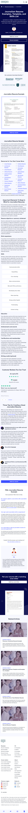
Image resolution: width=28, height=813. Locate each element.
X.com (17, 784)
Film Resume (21, 166)
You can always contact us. (14, 541)
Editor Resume (8, 183)
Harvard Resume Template (9, 725)
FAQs (16, 768)
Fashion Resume (22, 163)
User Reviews (17, 767)
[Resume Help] (14, 741)
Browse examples (14, 40)
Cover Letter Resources (6, 770)
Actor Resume (7, 163)
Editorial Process (18, 765)
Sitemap (16, 777)
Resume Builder (4, 749)
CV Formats (17, 753)
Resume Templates (5, 747)
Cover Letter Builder (5, 763)
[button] (4, 811)
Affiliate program (18, 776)
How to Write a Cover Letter (7, 768)
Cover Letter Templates (6, 761)
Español (4, 786)
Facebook (18, 783)
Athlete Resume (8, 171)
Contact (16, 763)
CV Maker (17, 749)
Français (4, 788)
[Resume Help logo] (4, 2)
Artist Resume (7, 169)
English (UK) (5, 784)
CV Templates (17, 747)
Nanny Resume (21, 182)
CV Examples (17, 751)
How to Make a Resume (6, 754)
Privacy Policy (17, 772)
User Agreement (18, 770)
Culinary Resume (8, 181)
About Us (16, 761)
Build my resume (14, 36)
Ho (14, 557)
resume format (11, 414)
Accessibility (17, 774)
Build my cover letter (14, 582)
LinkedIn (18, 786)
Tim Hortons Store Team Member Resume (13, 697)
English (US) (5, 783)
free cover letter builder (11, 507)
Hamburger (26, 2)
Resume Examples (9, 6)
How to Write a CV (18, 754)
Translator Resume (22, 188)
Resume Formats (4, 753)
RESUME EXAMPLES (7, 639)
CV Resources (17, 756)
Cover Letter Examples (6, 765)
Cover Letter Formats (5, 767)
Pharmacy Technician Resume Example (12, 641)
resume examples (16, 193)
